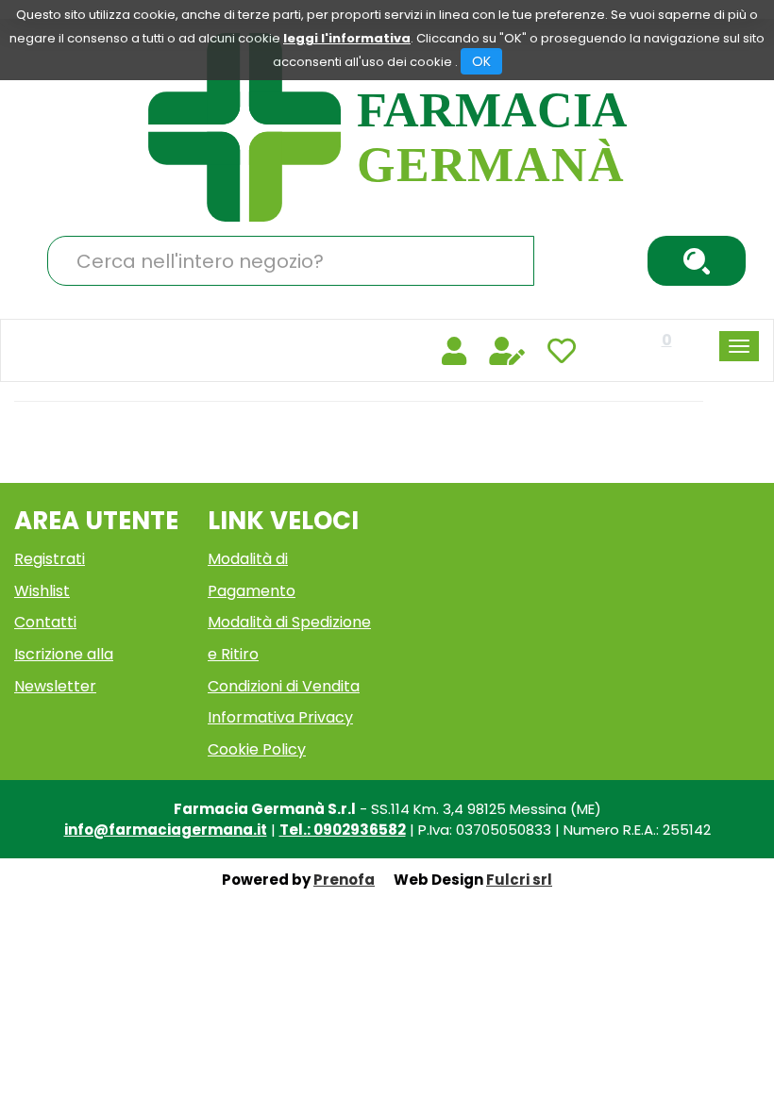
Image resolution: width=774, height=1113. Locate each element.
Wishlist (42, 591)
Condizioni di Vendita (284, 686)
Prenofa (344, 879)
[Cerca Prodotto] (697, 261)
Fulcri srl (519, 879)
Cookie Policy (257, 749)
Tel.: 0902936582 (342, 829)
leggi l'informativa (347, 38)
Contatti (45, 622)
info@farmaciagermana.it (165, 829)
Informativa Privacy (280, 717)
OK (481, 61)
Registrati (49, 559)
